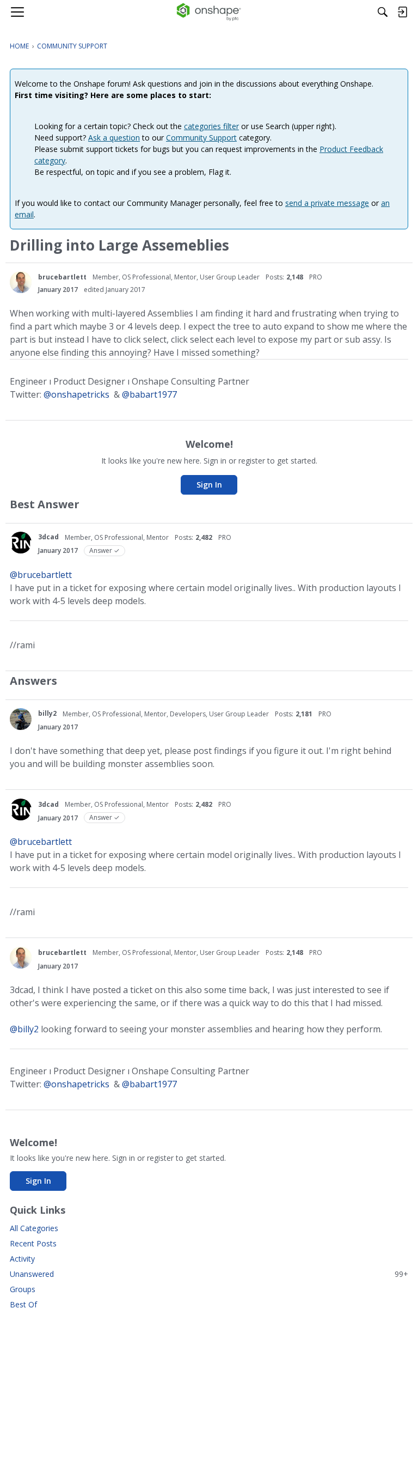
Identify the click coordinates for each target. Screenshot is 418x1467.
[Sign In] (402, 12)
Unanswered (209, 1274)
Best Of (23, 1304)
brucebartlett (62, 277)
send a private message (327, 203)
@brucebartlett (41, 575)
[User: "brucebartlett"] (21, 282)
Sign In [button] (209, 484)
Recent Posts (33, 1243)
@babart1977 (149, 394)
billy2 (47, 713)
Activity (22, 1258)
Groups (22, 1289)
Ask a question (114, 137)
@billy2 (24, 1029)
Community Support (201, 137)
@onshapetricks (76, 394)
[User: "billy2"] (21, 719)
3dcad (48, 536)
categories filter (211, 126)
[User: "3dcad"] (21, 542)
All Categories (34, 1228)
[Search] (382, 12)
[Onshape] (209, 12)
